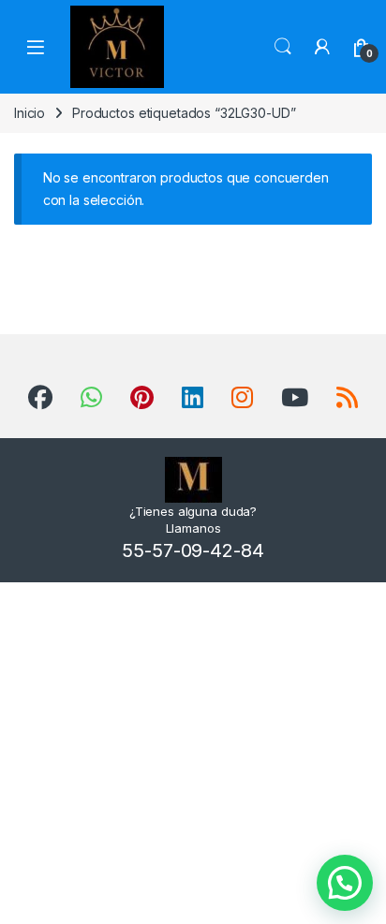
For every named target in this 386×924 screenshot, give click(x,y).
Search (283, 47)
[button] (345, 883)
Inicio (29, 113)
